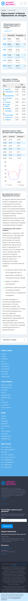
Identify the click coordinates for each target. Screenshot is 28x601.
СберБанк (8, 119)
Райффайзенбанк (8, 95)
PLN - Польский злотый (7, 462)
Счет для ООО (5, 405)
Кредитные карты (5, 395)
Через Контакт (5, 364)
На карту (3, 354)
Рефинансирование (6, 387)
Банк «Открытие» (5, 431)
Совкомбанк (4, 433)
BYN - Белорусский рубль (8, 449)
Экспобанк (8, 111)
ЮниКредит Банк (5, 436)
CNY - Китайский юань (7, 459)
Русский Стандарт (6, 105)
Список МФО (4, 374)
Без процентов (5, 366)
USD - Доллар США (6, 447)
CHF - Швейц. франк (6, 464)
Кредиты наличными (6, 385)
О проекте (3, 499)
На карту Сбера (5, 369)
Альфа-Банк (8, 117)
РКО (2, 400)
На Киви (3, 356)
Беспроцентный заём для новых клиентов (13, 534)
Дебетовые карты (6, 397)
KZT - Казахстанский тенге (8, 457)
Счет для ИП (4, 402)
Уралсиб (7, 102)
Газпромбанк (9, 91)
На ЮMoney (4, 359)
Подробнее (4, 554)
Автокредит (4, 390)
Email (2, 517)
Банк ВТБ (7, 89)
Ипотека (3, 392)
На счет (3, 361)
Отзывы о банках (5, 407)
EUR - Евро (4, 452)
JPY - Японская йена (6, 467)
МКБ (2, 428)
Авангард (8, 108)
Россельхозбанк (8, 115)
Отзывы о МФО (5, 376)
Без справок (4, 371)
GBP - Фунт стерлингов (7, 454)
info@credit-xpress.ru (6, 548)
